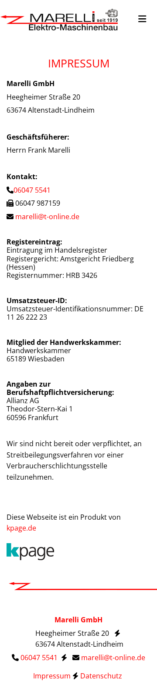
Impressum (52, 676)
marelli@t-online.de (47, 216)
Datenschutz (102, 676)
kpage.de (21, 528)
